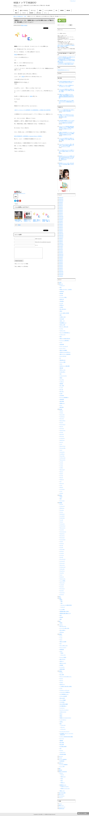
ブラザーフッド (62, 752)
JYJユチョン (62, 508)
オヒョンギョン (62, 420)
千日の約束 (62, 395)
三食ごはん (62, 632)
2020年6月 (61, 207)
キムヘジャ (62, 483)
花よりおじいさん (63, 626)
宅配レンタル (62, 790)
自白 (60, 373)
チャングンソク (62, 559)
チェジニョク (62, 537)
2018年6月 (61, 238)
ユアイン (61, 504)
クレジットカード (63, 647)
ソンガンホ (62, 584)
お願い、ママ (62, 320)
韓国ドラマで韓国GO (25, 2)
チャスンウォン (62, 525)
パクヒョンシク (62, 567)
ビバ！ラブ (62, 738)
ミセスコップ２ (62, 334)
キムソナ (61, 477)
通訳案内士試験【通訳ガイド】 (65, 613)
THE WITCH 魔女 (63, 754)
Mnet (62, 780)
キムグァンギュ (62, 578)
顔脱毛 (61, 622)
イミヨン (61, 465)
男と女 (61, 713)
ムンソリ (61, 442)
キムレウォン (62, 533)
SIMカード (62, 661)
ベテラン (61, 672)
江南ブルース (62, 684)
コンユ (61, 574)
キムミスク (62, 434)
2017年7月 (61, 249)
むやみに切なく (62, 371)
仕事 (60, 615)
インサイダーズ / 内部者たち (65, 692)
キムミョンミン (62, 527)
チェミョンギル (62, 448)
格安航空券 (31, 12)
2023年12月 (61, 197)
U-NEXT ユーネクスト (65, 786)
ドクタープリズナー (63, 375)
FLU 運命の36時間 (63, 746)
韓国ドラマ (17, 12)
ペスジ (61, 485)
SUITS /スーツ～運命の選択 (65, 366)
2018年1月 (61, 243)
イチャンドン (63, 729)
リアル (61, 688)
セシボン (61, 678)
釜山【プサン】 (62, 659)
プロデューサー (62, 330)
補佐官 (61, 377)
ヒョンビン (62, 590)
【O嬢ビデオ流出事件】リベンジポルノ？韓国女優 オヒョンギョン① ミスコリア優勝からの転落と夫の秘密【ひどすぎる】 (66, 133)
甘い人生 (61, 389)
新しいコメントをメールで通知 (21, 263)
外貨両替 (61, 665)
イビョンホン (62, 549)
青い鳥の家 (62, 318)
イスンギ (61, 547)
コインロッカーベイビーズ (64, 731)
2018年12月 (61, 233)
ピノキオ (61, 303)
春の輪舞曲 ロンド (63, 322)
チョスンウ (62, 576)
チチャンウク (62, 582)
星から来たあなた (63, 309)
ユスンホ (61, 557)
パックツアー (62, 667)
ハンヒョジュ (62, 438)
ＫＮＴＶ (62, 774)
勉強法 (25, 25)
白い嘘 (61, 393)
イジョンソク (62, 506)
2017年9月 (61, 246)
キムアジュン (62, 440)
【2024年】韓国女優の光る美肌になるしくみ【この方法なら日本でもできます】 (66, 82)
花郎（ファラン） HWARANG (65, 354)
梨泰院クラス (62, 403)
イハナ (61, 491)
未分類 (60, 282)
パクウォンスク (62, 457)
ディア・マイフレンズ (64, 346)
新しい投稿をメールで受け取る (21, 266)
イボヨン (61, 467)
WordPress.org (61, 808)
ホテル (61, 651)
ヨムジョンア (62, 469)
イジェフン (62, 553)
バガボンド (62, 381)
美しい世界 (62, 385)
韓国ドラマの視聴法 (63, 350)
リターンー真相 (62, 362)
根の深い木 (62, 299)
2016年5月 (61, 263)
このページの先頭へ (83, 813)
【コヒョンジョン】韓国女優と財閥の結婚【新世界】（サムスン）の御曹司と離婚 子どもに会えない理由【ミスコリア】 (66, 127)
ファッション (62, 500)
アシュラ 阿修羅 (63, 700)
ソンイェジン (62, 489)
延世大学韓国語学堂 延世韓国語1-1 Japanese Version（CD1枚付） (28, 136)
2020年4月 (61, 210)
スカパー (61, 773)
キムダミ (61, 493)
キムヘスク (62, 418)
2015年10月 (61, 274)
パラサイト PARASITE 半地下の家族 (66, 736)
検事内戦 (61, 383)
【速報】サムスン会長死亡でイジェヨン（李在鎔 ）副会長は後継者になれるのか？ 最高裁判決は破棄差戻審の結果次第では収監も (66, 96)
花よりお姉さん (62, 630)
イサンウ (61, 541)
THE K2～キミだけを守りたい (65, 352)
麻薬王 (61, 715)
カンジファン (62, 535)
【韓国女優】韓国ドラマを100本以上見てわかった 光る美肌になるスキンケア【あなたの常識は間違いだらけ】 (66, 60)
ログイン (60, 803)
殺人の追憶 (62, 742)
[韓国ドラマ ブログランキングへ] (17, 192)
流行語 (61, 496)
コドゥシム (62, 428)
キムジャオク (62, 414)
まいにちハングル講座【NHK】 (66, 605)
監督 (60, 723)
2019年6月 (61, 224)
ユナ (60, 481)
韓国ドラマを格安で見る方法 (65, 338)
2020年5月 (61, 208)
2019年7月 (61, 222)
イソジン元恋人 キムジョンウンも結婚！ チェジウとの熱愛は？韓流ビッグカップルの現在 (66, 151)
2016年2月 (61, 268)
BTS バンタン (33, 10)
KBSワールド (63, 776)
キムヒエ (61, 410)
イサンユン (62, 543)
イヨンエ (61, 412)
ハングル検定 (62, 609)
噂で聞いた (62, 305)
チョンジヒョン (62, 424)
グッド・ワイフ (62, 348)
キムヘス (61, 426)
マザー (61, 364)
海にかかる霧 (62, 698)
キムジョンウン (62, 459)
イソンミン (62, 555)
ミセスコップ (62, 285)
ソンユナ (61, 461)
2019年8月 (61, 221)
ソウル (61, 637)
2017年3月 (61, 252)
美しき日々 (62, 391)
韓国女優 (68, 10)
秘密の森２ (62, 407)
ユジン (61, 450)
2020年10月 (61, 200)
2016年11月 (61, 254)
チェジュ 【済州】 (63, 657)
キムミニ (61, 471)
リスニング (63, 607)
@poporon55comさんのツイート (63, 69)
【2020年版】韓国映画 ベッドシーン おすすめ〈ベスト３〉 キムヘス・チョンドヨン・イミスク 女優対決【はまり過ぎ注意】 (66, 121)
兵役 (56, 10)
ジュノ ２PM (62, 766)
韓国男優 (61, 10)
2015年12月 (61, 271)
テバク (61, 342)
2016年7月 (61, 260)
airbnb (62, 653)
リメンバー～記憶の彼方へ (64, 340)
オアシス (61, 680)
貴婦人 (61, 311)
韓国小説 (60, 770)
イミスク (61, 463)
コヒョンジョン (62, 430)
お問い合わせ (38, 12)
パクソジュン (62, 592)
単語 (61, 601)
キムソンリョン (62, 446)
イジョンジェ (62, 523)
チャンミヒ (62, 436)
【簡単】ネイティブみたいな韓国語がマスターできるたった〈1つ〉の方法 (66, 86)
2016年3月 (61, 266)
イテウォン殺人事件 (63, 696)
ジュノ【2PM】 (62, 580)
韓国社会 (60, 495)
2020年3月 (61, 211)
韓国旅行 (60, 634)
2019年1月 (61, 232)
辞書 (60, 619)
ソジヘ (61, 444)
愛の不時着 (62, 401)
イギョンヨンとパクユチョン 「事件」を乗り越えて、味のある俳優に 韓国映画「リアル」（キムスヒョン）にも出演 (66, 145)
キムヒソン (62, 479)
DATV (62, 778)
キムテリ (61, 473)
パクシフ (61, 521)
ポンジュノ (63, 727)
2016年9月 (61, 257)
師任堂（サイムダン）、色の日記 (66, 289)
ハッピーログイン (63, 719)
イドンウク (62, 529)
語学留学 (61, 617)
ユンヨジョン (62, 416)
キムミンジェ (62, 565)
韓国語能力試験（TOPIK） (64, 611)
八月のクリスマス (63, 711)
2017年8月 (61, 247)
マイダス (61, 295)
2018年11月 (61, 235)
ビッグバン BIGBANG (48, 10)
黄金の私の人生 (62, 360)
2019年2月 (61, 230)
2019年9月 (61, 219)
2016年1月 (61, 269)
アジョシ (61, 750)
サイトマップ (73, 0)
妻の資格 (61, 293)
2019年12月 (61, 216)
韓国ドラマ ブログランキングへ (19, 193)
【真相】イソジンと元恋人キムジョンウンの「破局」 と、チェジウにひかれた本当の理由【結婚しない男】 (66, 115)
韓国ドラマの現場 (63, 641)
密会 (60, 287)
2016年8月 (61, 258)
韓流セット (63, 782)
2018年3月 (61, 241)
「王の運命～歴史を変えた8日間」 (66, 686)
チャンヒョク (62, 588)
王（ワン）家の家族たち (64, 397)
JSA (60, 748)
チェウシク (62, 594)
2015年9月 (61, 276)
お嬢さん (61, 721)
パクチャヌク (63, 725)
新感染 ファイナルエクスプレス (65, 717)
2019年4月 (61, 227)
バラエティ (24, 12)
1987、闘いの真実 (62, 792)
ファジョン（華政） (63, 297)
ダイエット (61, 797)
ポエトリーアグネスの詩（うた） (66, 676)
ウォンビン (62, 510)
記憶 (60, 336)
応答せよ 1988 (62, 324)
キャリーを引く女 (63, 356)
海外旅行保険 (62, 669)
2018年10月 (61, 236)
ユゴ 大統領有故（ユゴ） (64, 694)
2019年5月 (61, 225)
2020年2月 (61, 213)
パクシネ (61, 432)
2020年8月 (61, 203)
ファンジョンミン (63, 531)
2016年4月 (61, 265)
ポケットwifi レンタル (63, 645)
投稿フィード (61, 805)
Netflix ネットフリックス (65, 788)
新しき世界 (62, 674)
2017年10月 (61, 244)
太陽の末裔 (62, 344)
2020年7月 (61, 205)
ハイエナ (61, 387)
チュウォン (62, 551)
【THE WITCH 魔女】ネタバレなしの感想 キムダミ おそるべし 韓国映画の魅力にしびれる (66, 101)
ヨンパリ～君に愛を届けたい (65, 332)
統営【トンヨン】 (63, 663)
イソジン (61, 512)
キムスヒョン (62, 514)
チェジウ (61, 422)
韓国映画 (60, 671)
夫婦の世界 (62, 399)
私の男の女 (62, 291)
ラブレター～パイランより (64, 690)
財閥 (60, 498)
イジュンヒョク (62, 539)
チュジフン (62, 586)
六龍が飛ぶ (62, 301)
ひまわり (61, 682)
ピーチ (61, 635)
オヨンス (61, 487)
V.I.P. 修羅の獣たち (63, 706)
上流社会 (61, 307)
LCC (61, 643)
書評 (59, 768)
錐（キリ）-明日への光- (64, 326)
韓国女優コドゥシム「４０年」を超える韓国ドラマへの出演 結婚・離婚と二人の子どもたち (66, 164)
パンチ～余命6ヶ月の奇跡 (64, 313)
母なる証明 (62, 744)
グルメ (61, 639)
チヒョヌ (61, 545)
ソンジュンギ (62, 561)
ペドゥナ (61, 475)
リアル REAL (62, 702)
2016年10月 (61, 255)
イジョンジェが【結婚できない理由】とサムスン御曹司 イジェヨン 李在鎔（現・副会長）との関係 (66, 90)
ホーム (45, 12)
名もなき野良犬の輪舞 (64, 704)
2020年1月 (61, 214)
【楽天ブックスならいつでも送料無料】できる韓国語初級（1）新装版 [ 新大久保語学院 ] (32, 110)
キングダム (62, 379)
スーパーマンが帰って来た (64, 628)
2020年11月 (61, 199)
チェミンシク (62, 563)
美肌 (16, 10)
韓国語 (40, 10)
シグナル (61, 328)
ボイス (61, 405)
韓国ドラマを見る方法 (24, 10)
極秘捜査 (61, 740)
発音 (61, 603)
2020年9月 (61, 202)
